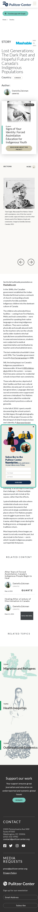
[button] (18, 460)
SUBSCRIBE (18, 482)
